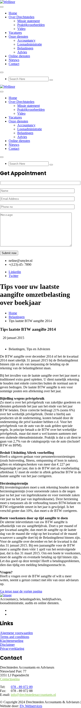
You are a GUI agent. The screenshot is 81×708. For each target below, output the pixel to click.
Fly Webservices (31, 706)
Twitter (13, 276)
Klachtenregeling (11, 641)
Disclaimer (7, 644)
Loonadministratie (29, 44)
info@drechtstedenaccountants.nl (33, 695)
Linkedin (15, 272)
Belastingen (25, 48)
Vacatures (15, 32)
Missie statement (28, 21)
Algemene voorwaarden (16, 633)
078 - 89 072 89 (22, 687)
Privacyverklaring (12, 648)
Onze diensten (18, 36)
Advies (22, 52)
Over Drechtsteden (21, 17)
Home (13, 13)
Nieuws (14, 60)
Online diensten (19, 56)
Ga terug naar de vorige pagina (21, 591)
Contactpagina (10, 679)
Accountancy (26, 40)
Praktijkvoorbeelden (31, 25)
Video (21, 29)
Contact (14, 64)
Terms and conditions (14, 637)
